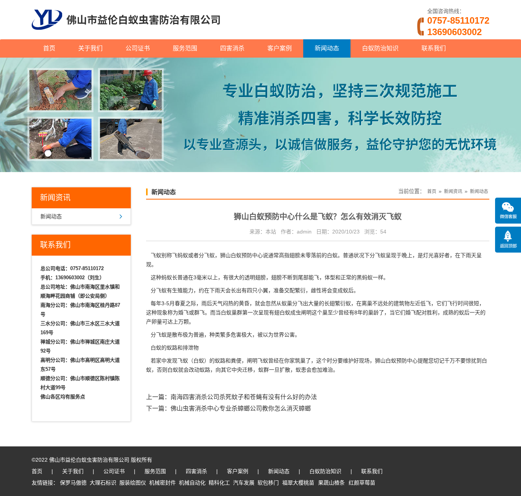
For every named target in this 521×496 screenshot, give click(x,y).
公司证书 (137, 48)
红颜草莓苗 (362, 483)
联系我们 (433, 48)
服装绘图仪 (132, 483)
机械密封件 (162, 483)
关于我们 (90, 48)
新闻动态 (327, 48)
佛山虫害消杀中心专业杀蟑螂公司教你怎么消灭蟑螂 (240, 408)
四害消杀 (232, 48)
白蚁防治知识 (380, 48)
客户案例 (279, 48)
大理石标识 (103, 483)
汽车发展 (243, 483)
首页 (49, 48)
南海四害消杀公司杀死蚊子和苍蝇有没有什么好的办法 (243, 397)
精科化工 (219, 483)
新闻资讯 (453, 191)
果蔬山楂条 (331, 483)
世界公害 (284, 335)
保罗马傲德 (73, 483)
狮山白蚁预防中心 (241, 255)
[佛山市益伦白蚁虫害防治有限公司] (126, 36)
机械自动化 (192, 483)
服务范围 (185, 48)
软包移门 (268, 483)
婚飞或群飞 (191, 312)
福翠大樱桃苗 (298, 483)
